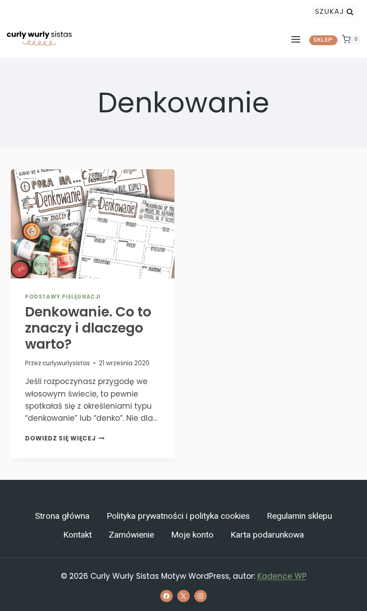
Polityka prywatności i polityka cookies (178, 516)
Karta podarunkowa (267, 535)
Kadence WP (282, 576)
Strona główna (62, 516)
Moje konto (192, 535)
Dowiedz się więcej (65, 438)
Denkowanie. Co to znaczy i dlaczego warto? (88, 328)
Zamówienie (131, 535)
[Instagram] (200, 596)
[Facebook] (166, 596)
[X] (183, 596)
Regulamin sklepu (299, 516)
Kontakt (77, 535)
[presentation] (93, 223)
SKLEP (323, 39)
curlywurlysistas (66, 363)
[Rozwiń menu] (295, 39)
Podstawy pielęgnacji (63, 296)
